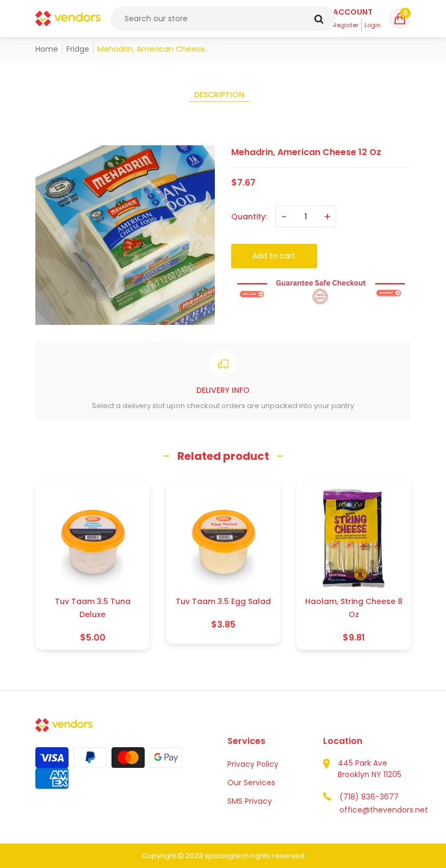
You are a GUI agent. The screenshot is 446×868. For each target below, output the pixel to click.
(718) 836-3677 (369, 796)
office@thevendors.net (383, 809)
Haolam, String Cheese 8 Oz (353, 608)
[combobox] (223, 19)
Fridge (77, 49)
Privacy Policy (252, 764)
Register (345, 25)
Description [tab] (219, 94)
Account (353, 12)
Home (46, 49)
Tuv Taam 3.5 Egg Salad (223, 601)
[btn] (319, 19)
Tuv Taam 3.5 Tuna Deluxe (93, 608)
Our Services (251, 782)
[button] (400, 18)
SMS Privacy (249, 801)
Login (372, 25)
